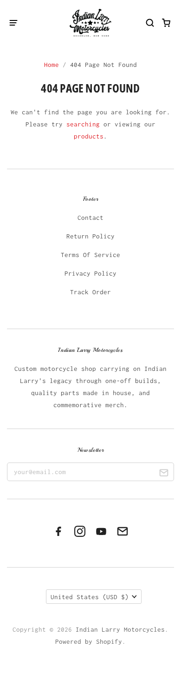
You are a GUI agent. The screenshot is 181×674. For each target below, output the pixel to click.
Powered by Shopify (88, 641)
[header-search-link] (150, 22)
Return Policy (90, 236)
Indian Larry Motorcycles (120, 629)
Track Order (90, 292)
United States (90, 597)
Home (51, 64)
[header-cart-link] (166, 22)
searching (83, 124)
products (88, 136)
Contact (90, 217)
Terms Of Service (90, 254)
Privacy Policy (90, 273)
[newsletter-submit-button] (164, 474)
